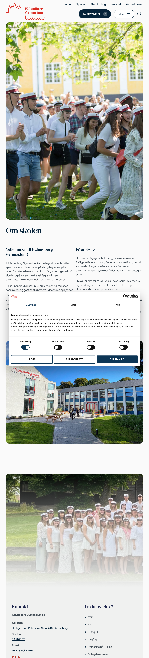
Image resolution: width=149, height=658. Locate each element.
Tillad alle (117, 359)
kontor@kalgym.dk (22, 650)
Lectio (67, 4)
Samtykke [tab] (31, 305)
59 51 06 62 (18, 639)
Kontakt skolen (134, 4)
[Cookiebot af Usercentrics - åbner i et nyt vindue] (125, 296)
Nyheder (81, 4)
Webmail (116, 4)
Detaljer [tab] (75, 305)
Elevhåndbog (98, 4)
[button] (139, 14)
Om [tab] (118, 305)
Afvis (32, 359)
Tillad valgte (74, 359)
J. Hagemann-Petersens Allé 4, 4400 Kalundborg (40, 628)
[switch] (58, 347)
